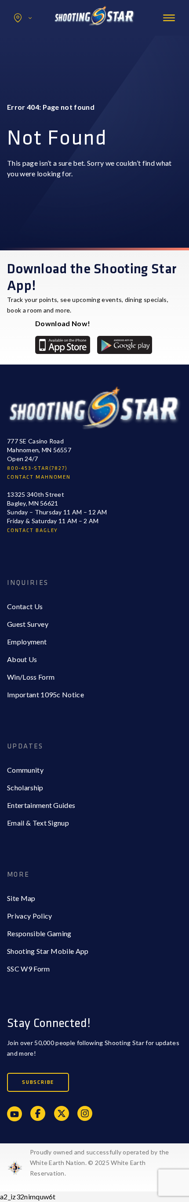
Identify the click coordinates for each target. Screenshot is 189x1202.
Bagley (36, 37)
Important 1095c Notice (45, 694)
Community (25, 770)
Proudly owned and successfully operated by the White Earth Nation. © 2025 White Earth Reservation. (99, 1162)
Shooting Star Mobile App (48, 951)
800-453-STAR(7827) (37, 468)
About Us (22, 659)
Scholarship (25, 787)
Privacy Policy (29, 916)
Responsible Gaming (39, 933)
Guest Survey (27, 624)
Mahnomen (42, 54)
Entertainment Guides (41, 805)
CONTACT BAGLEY (32, 530)
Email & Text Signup (38, 823)
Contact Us (25, 606)
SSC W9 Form (28, 968)
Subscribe (38, 1082)
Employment (27, 641)
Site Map (21, 898)
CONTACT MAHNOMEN (39, 477)
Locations (23, 17)
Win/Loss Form (31, 677)
